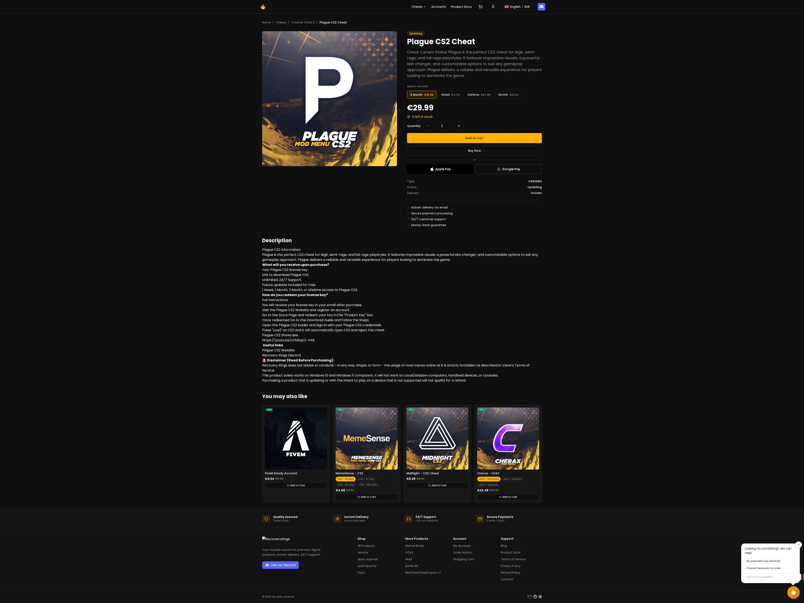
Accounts (438, 7)
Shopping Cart (463, 559)
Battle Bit (411, 566)
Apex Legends (368, 559)
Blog (504, 546)
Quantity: (414, 126)
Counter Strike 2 (303, 22)
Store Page (288, 315)
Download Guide (320, 320)
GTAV (409, 552)
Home (266, 22)
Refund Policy (511, 573)
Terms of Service (513, 559)
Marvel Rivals (414, 546)
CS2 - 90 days (346, 484)
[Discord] (541, 6)
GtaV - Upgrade (488, 484)
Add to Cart (474, 138)
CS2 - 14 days (346, 479)
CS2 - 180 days (368, 484)
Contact (507, 579)
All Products (366, 546)
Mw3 (408, 559)
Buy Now (474, 151)
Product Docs (461, 7)
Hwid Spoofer (367, 566)
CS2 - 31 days (366, 479)
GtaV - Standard (489, 479)
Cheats (417, 7)
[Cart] (480, 6)
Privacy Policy (511, 566)
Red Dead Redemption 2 (423, 573)
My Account (462, 546)
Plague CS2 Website (292, 310)
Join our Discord (283, 565)
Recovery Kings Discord (281, 355)
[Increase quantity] (459, 126)
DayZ (361, 573)
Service (363, 552)
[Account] (493, 6)
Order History (462, 552)
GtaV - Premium (512, 479)
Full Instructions (275, 300)
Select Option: (417, 86)
